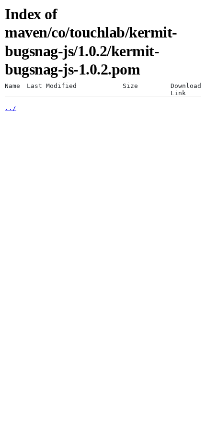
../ (10, 108)
